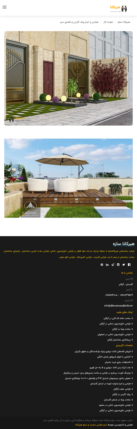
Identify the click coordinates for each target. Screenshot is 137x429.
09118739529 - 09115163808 (119, 295)
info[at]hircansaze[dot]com (118, 306)
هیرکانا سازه (123, 22)
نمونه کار (108, 22)
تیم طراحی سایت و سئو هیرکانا (91, 424)
